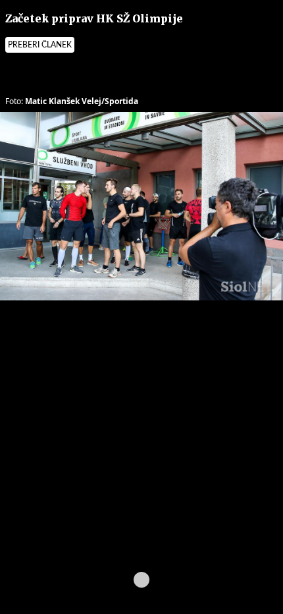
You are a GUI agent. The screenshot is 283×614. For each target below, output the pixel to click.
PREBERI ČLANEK (40, 45)
